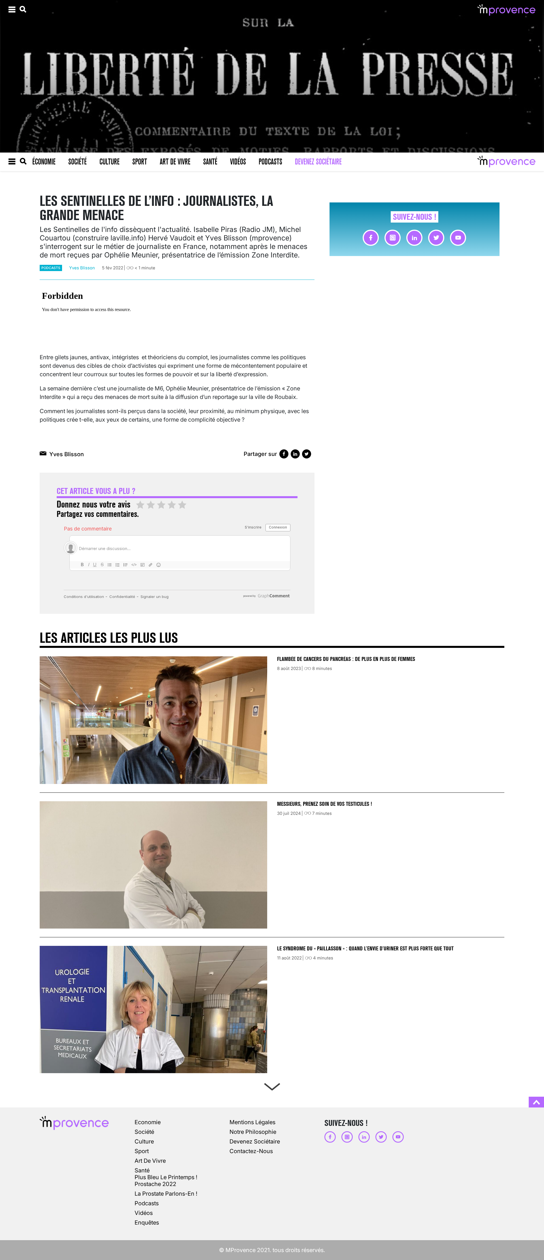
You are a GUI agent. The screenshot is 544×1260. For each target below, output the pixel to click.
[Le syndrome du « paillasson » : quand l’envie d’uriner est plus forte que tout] (153, 1009)
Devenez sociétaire (318, 161)
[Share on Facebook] (283, 453)
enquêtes (147, 1222)
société (144, 1131)
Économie (44, 161)
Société (77, 161)
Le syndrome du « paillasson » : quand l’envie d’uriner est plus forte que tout (366, 948)
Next (272, 1085)
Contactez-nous (251, 1151)
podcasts (50, 268)
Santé (210, 161)
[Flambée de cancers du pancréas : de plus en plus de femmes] (153, 720)
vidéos (144, 1213)
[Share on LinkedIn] (295, 453)
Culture (109, 161)
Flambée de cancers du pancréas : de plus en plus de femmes (346, 659)
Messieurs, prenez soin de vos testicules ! (324, 804)
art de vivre (150, 1160)
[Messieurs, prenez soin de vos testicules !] (153, 865)
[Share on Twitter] (306, 453)
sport (142, 1151)
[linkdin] (414, 238)
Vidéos (238, 161)
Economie (148, 1122)
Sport (139, 161)
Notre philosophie (253, 1131)
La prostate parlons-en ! (166, 1193)
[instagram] (392, 238)
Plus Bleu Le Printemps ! (166, 1177)
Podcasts (270, 161)
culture (144, 1141)
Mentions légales (252, 1122)
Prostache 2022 (155, 1184)
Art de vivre (175, 161)
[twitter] (436, 238)
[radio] (140, 505)
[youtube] (458, 238)
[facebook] (371, 238)
